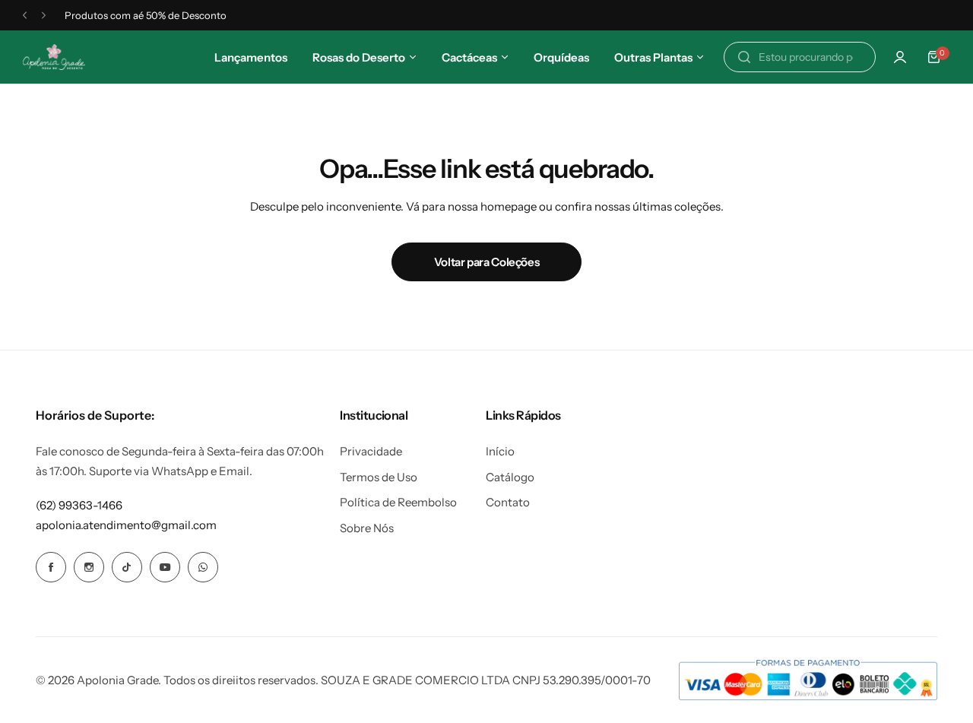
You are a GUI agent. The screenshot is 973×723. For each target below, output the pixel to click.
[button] (25, 15)
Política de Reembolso (398, 502)
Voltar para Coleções (487, 262)
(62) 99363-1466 (79, 505)
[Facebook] (51, 567)
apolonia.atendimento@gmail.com (126, 525)
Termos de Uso (378, 477)
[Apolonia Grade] (54, 57)
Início (500, 451)
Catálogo (510, 477)
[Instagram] (89, 567)
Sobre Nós (367, 528)
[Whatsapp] (203, 567)
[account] (900, 57)
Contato (508, 502)
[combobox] (800, 57)
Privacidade (371, 451)
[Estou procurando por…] (744, 57)
